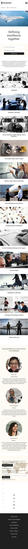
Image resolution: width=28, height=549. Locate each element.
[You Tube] (3, 508)
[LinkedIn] (3, 505)
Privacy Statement (14, 525)
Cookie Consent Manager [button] (14, 519)
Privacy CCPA (14, 528)
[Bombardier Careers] (6, 3)
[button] (24, 3)
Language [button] (3, 7)
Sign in (8, 7)
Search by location (7, 465)
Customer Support (14, 270)
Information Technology (14, 112)
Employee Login (13, 7)
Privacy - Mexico (14, 531)
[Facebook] (3, 498)
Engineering (14, 90)
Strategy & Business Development (14, 225)
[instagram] (3, 495)
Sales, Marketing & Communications (14, 203)
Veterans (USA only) (14, 337)
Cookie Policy (14, 516)
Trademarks (14, 522)
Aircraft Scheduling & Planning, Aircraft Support (14, 248)
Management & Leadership (14, 292)
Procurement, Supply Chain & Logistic (14, 158)
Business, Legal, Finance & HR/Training (14, 181)
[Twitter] (3, 501)
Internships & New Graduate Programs (14, 315)
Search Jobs (14, 53)
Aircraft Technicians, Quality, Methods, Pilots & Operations (14, 135)
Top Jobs (14, 536)
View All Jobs (14, 534)
